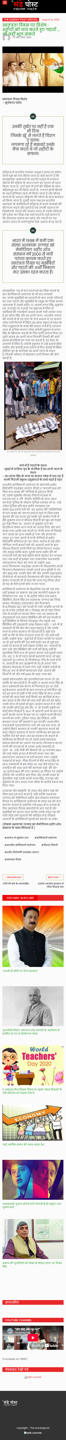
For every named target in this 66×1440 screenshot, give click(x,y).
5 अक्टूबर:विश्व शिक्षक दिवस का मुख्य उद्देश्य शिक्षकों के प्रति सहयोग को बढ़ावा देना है (32, 1091)
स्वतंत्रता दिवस (14, 859)
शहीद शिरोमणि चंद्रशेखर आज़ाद (23, 852)
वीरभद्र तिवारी (50, 845)
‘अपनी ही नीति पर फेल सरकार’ (20, 971)
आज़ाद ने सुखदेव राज (18, 837)
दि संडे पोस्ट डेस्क (22, 37)
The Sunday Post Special (20, 19)
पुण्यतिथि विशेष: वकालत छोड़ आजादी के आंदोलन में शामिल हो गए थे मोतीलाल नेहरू (31, 1032)
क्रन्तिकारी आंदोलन (47, 837)
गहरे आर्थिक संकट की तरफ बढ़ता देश (23, 1144)
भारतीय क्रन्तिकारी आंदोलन (21, 845)
